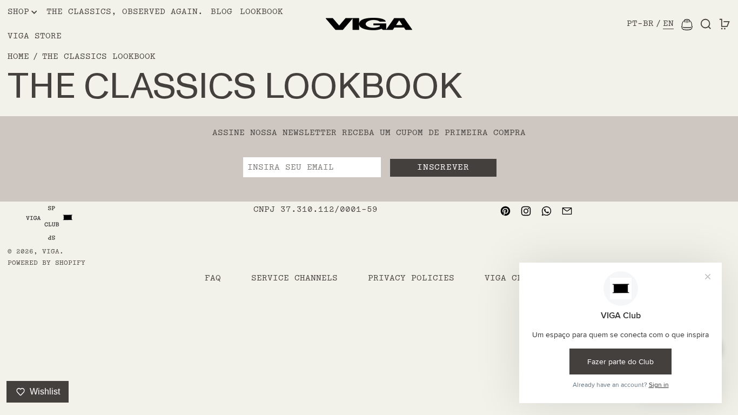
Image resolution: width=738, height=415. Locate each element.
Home (18, 56)
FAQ (213, 278)
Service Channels (294, 278)
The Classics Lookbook (99, 56)
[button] (706, 24)
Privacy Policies (411, 278)
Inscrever (443, 167)
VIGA (50, 251)
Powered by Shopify (46, 263)
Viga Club (509, 278)
